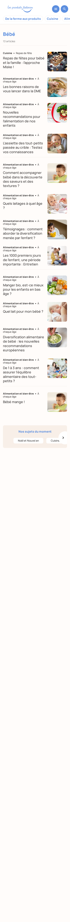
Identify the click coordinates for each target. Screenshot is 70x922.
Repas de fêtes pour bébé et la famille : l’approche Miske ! (23, 62)
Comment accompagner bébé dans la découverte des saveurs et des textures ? (22, 179)
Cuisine (52, 19)
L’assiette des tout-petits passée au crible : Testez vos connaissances (23, 147)
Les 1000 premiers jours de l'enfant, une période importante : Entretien (22, 259)
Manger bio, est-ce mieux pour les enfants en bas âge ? (23, 289)
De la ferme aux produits (23, 19)
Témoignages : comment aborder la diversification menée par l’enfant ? (23, 233)
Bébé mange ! (14, 402)
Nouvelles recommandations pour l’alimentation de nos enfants (21, 119)
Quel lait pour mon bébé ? (23, 311)
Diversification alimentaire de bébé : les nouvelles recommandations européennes (23, 343)
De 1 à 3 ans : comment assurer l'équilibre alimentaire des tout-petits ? (21, 374)
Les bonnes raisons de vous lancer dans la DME (22, 88)
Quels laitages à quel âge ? (22, 205)
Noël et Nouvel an (28, 441)
